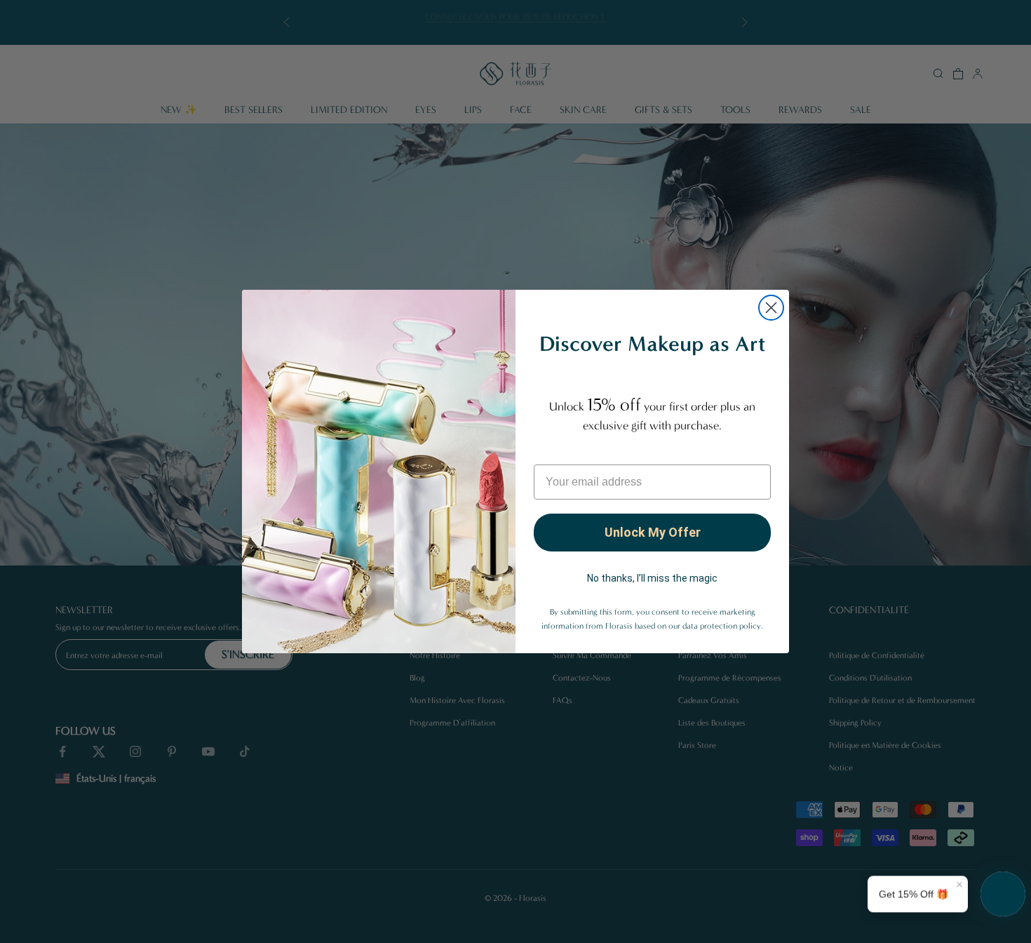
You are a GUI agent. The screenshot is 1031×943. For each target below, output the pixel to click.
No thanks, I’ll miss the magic (652, 578)
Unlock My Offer (653, 532)
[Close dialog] (771, 307)
